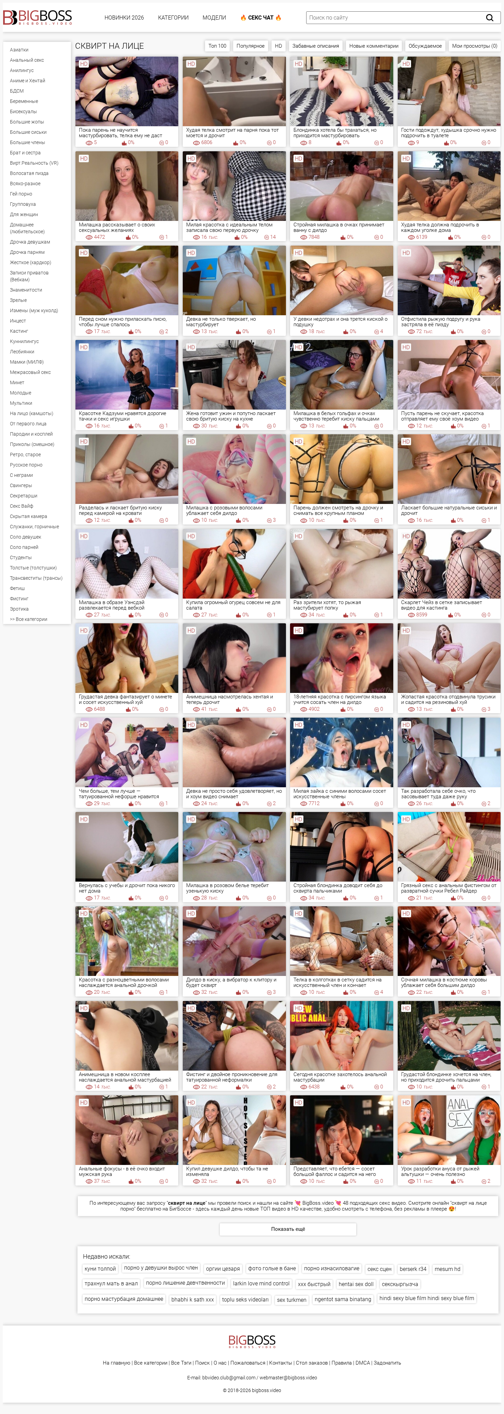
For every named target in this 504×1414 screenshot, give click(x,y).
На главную (116, 1363)
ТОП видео (273, 1209)
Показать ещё (288, 1229)
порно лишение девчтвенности (185, 1283)
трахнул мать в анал (111, 1283)
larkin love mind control (261, 1283)
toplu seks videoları (245, 1299)
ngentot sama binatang (343, 1299)
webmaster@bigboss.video (288, 1377)
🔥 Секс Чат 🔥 (261, 17)
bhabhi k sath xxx (192, 1299)
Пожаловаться (247, 1363)
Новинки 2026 (124, 17)
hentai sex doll (356, 1284)
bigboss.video (266, 1390)
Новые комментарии (373, 46)
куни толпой (100, 1268)
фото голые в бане (272, 1268)
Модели (214, 17)
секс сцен (380, 1269)
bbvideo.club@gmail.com (228, 1377)
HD (278, 46)
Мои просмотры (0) (474, 46)
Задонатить (387, 1363)
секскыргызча (400, 1284)
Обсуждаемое (425, 46)
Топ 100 (217, 46)
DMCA (363, 1363)
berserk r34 (413, 1269)
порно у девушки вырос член (161, 1267)
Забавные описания (315, 46)
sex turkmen (292, 1300)
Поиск (202, 1363)
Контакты (280, 1363)
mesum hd (447, 1269)
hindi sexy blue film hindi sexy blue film (427, 1298)
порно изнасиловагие (331, 1268)
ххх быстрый (314, 1284)
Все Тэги (181, 1363)
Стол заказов (312, 1363)
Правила (342, 1363)
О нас (220, 1363)
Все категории (150, 1363)
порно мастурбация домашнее (124, 1299)
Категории (173, 17)
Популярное (251, 46)
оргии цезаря (223, 1268)
